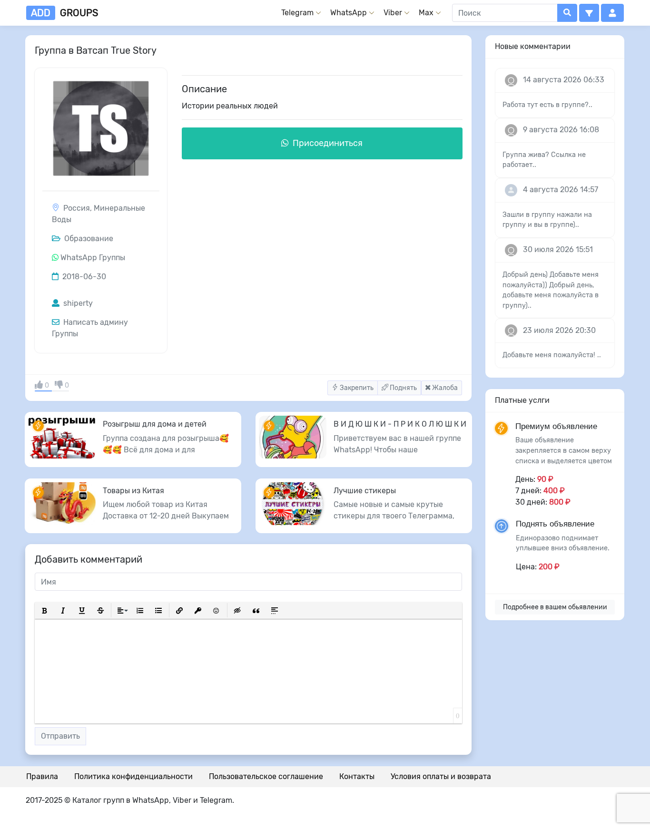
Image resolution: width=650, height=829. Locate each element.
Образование (87, 238)
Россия (76, 208)
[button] (589, 13)
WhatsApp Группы (92, 257)
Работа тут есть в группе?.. (547, 105)
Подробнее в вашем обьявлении (555, 607)
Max (426, 12)
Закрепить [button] (356, 388)
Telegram (297, 12)
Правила (42, 776)
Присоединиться (327, 143)
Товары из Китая (133, 490)
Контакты (356, 776)
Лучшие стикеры (365, 490)
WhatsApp (348, 12)
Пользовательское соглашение (266, 776)
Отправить (60, 736)
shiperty (77, 303)
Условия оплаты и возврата (441, 776)
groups (64, 13)
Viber (393, 12)
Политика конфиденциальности (133, 776)
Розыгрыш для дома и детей (155, 424)
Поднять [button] (402, 388)
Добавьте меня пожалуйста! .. (551, 355)
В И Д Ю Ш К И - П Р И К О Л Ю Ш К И (400, 424)
